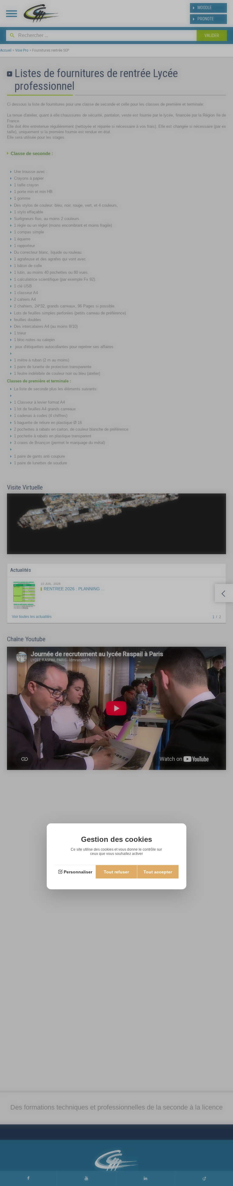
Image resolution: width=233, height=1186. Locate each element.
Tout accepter (158, 871)
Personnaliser (78, 871)
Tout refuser (116, 871)
